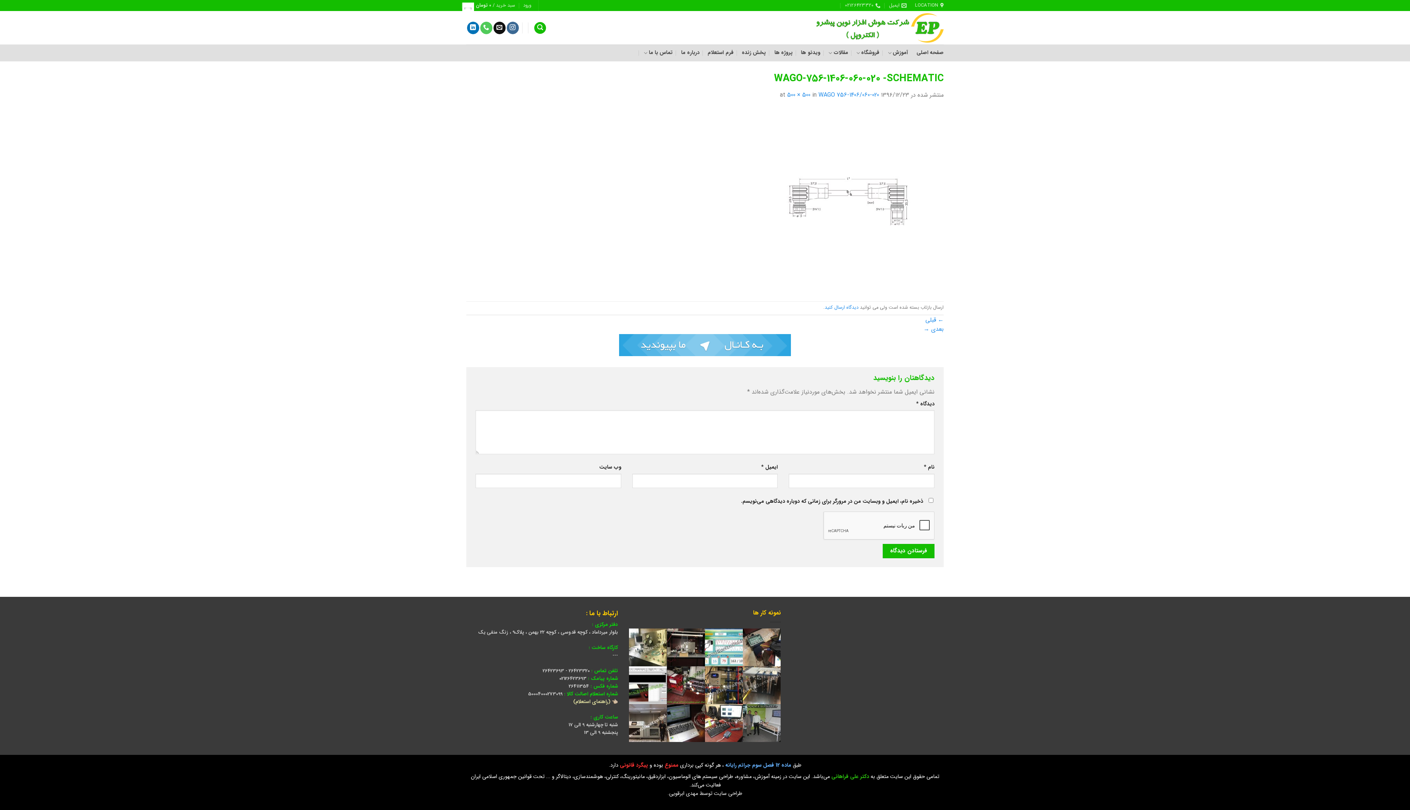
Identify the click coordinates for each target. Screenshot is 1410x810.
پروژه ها (783, 53)
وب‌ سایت (610, 467)
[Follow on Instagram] (513, 28)
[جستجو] (540, 28)
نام (929, 467)
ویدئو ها (810, 53)
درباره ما (690, 53)
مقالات (841, 53)
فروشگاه (870, 53)
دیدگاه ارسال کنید (841, 307)
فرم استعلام (720, 53)
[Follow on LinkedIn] (473, 28)
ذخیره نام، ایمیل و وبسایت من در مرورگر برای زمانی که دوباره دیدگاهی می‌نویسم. (832, 501)
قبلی (934, 320)
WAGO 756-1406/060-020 (848, 95)
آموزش (900, 53)
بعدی (933, 329)
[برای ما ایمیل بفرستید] (500, 28)
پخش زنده (754, 53)
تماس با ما (661, 53)
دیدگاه (925, 404)
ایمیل (769, 467)
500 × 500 (798, 95)
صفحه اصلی (930, 53)
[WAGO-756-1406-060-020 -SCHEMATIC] (852, 200)
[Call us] (486, 28)
